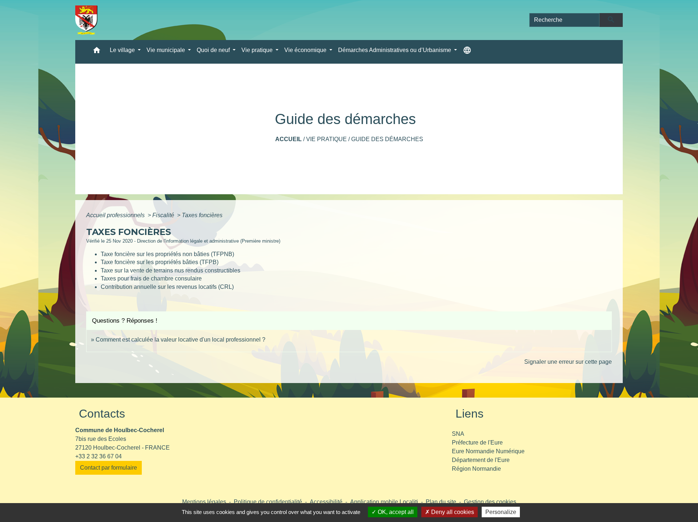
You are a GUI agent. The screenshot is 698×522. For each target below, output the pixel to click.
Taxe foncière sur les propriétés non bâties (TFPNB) (167, 254)
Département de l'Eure (481, 460)
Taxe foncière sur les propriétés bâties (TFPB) (159, 262)
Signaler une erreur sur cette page (568, 362)
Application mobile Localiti (384, 502)
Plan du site (441, 502)
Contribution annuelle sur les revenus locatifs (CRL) (167, 287)
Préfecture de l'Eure (477, 442)
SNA (458, 434)
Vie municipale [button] (166, 50)
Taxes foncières (202, 215)
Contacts (102, 413)
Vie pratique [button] (257, 50)
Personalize (500, 512)
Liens (470, 413)
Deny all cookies (452, 512)
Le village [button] (123, 50)
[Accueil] (86, 20)
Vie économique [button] (306, 50)
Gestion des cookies (490, 502)
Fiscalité (164, 215)
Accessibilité (326, 502)
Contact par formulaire (108, 468)
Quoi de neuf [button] (214, 50)
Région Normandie (476, 469)
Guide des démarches (387, 139)
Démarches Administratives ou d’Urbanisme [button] (395, 50)
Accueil (288, 139)
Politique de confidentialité (268, 502)
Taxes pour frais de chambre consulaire (151, 278)
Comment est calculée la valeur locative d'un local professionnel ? (180, 339)
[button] (97, 52)
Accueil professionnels (116, 215)
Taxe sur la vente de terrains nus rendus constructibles (170, 270)
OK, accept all (395, 512)
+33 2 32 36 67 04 (98, 456)
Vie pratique (326, 139)
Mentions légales (204, 502)
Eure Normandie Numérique (488, 451)
